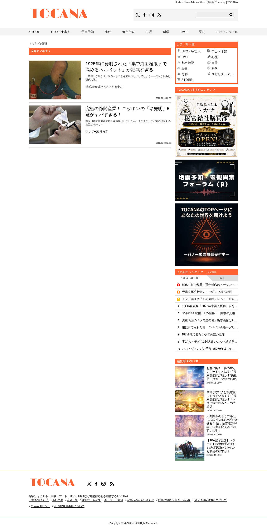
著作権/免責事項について (69, 506)
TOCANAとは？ (39, 500)
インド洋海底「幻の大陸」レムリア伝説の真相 (210, 299)
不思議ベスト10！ (191, 278)
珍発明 (96, 86)
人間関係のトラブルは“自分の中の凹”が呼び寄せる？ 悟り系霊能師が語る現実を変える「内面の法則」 (222, 423)
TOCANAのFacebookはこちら (144, 15)
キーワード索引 (113, 500)
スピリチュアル (222, 74)
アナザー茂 (92, 131)
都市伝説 (187, 63)
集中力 (118, 86)
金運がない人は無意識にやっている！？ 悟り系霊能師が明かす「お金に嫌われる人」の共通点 (222, 399)
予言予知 (87, 32)
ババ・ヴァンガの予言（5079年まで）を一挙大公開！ (210, 348)
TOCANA (59, 14)
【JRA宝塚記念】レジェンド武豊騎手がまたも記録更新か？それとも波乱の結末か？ (221, 446)
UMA (185, 57)
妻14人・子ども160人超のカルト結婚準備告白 (210, 341)
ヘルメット (107, 86)
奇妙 (184, 74)
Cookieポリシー (40, 506)
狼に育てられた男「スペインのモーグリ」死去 (210, 327)
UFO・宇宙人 (191, 51)
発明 (88, 86)
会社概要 (57, 500)
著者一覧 (72, 500)
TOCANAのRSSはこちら (159, 15)
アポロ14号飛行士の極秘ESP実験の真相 (208, 313)
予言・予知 (219, 51)
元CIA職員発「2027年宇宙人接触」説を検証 (210, 306)
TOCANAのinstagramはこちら (152, 15)
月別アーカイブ (91, 500)
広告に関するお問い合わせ (174, 500)
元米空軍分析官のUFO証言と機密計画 (207, 291)
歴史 (184, 68)
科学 (215, 68)
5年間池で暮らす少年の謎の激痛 (203, 334)
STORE (186, 79)
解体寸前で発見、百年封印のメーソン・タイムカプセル (210, 284)
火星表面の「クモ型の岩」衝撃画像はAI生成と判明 (210, 320)
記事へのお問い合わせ (140, 500)
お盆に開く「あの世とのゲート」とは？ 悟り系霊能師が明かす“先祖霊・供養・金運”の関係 (222, 373)
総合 (222, 278)
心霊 (215, 57)
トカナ (33, 43)
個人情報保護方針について (210, 500)
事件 (215, 63)
